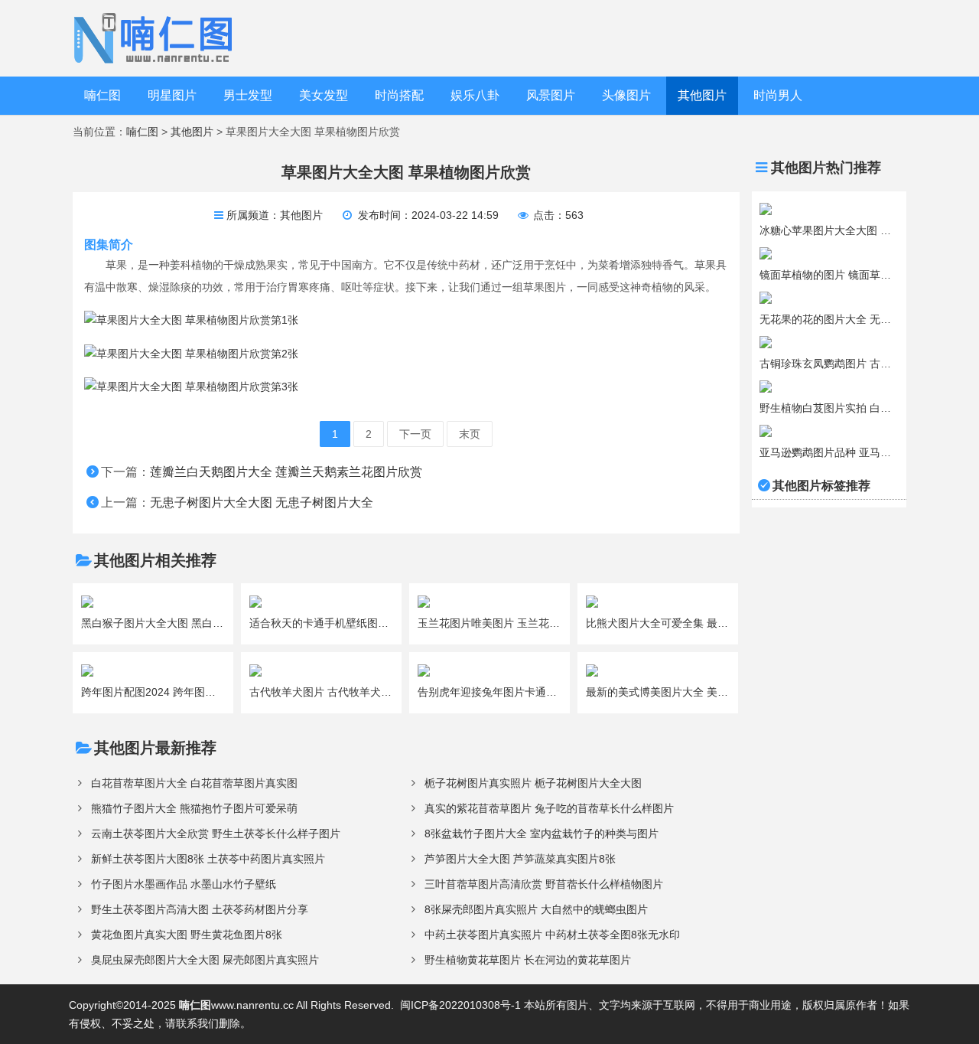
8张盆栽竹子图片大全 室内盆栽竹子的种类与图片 (541, 833)
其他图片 (702, 95)
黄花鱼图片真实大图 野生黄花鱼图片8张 (186, 934)
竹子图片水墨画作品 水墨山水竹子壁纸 (183, 884)
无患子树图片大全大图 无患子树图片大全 (261, 502)
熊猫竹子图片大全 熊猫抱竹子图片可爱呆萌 (194, 808)
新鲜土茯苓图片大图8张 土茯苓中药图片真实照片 (208, 859)
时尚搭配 (399, 95)
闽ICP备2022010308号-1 (460, 1005)
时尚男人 (777, 95)
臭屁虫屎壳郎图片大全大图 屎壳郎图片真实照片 (205, 960)
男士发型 (247, 95)
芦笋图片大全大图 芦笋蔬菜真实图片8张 (520, 859)
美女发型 (323, 95)
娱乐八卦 (474, 95)
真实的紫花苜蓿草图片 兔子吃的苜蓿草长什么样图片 (549, 808)
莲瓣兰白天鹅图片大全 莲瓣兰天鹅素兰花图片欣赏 (286, 471)
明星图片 (172, 95)
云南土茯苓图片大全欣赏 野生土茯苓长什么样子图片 (215, 833)
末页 (469, 434)
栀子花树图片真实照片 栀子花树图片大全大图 (533, 783)
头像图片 (626, 95)
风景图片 (550, 95)
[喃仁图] (156, 37)
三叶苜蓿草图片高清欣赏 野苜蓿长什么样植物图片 (543, 884)
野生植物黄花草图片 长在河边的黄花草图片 (527, 960)
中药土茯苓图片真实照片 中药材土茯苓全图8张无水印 (552, 934)
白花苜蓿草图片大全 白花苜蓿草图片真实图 (194, 783)
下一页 (415, 434)
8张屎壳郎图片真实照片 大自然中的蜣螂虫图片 (536, 909)
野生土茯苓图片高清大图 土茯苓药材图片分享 (199, 909)
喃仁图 (102, 95)
